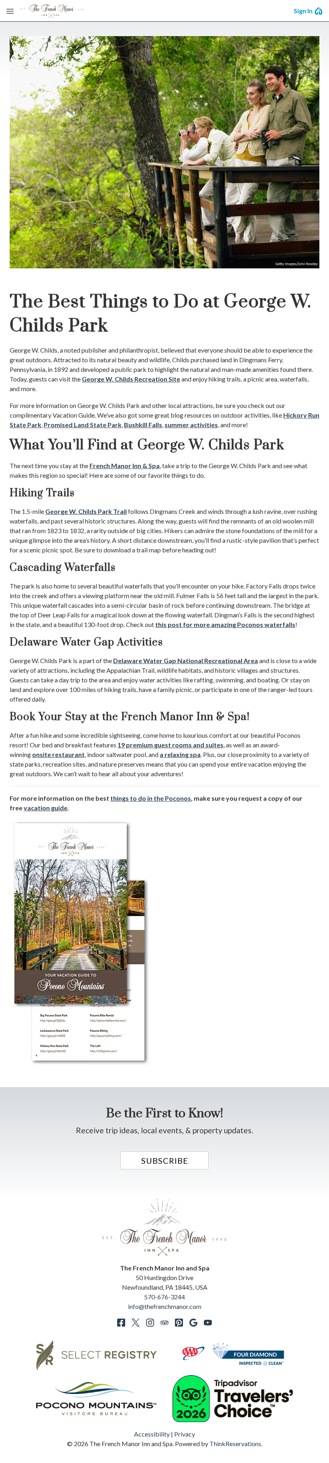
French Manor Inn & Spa (124, 465)
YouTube (208, 1323)
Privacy (184, 1434)
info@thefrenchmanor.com (164, 1306)
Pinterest (179, 1323)
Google (193, 1323)
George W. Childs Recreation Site (131, 379)
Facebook (121, 1323)
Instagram (150, 1323)
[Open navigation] (10, 11)
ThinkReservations (235, 1443)
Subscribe (164, 1160)
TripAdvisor (164, 1323)
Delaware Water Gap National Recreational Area (185, 660)
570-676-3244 (164, 1297)
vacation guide (45, 808)
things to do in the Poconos (150, 798)
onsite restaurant (58, 754)
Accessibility (152, 1434)
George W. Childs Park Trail (86, 511)
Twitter (136, 1323)
